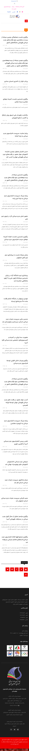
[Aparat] (18, 730)
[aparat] (22, 12)
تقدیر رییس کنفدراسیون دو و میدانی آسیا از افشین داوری (16, 442)
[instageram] (19, 12)
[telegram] (17, 12)
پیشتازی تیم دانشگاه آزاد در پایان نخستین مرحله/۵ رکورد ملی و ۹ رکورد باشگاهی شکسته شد (16, 278)
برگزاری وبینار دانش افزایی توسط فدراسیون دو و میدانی (17, 362)
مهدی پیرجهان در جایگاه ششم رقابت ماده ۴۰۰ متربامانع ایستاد (16, 300)
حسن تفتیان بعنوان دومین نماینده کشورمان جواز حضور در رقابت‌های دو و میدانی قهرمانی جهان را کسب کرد (15, 154)
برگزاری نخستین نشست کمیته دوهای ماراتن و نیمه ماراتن (15, 100)
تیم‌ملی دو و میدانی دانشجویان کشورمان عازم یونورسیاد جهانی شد (16, 463)
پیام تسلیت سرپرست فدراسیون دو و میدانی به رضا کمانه (15, 134)
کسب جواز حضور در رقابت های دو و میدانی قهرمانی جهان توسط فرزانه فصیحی (16, 402)
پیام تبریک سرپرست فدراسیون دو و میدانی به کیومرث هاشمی (16, 422)
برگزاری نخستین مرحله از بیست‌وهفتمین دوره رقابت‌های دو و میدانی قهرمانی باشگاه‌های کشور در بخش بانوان (16, 382)
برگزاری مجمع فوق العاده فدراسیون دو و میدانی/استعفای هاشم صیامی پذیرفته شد (15, 539)
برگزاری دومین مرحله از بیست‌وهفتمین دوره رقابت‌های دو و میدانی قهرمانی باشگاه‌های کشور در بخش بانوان (15, 63)
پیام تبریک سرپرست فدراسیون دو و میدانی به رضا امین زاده (16, 197)
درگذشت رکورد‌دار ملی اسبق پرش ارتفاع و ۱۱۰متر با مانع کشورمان (15, 116)
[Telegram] (14, 730)
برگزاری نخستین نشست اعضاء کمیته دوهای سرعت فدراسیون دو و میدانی (15, 238)
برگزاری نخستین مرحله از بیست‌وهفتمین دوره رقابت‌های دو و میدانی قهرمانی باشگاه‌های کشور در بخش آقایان (16, 178)
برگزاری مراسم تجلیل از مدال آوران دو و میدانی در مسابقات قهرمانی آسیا (15, 517)
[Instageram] (11, 730)
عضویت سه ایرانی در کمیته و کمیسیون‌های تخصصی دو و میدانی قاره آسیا (15, 340)
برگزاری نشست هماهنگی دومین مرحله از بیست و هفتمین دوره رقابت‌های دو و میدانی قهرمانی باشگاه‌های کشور (15, 40)
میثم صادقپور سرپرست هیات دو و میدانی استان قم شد (16, 481)
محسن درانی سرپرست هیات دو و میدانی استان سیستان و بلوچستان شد (15, 320)
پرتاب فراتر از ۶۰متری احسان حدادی (16, 81)
